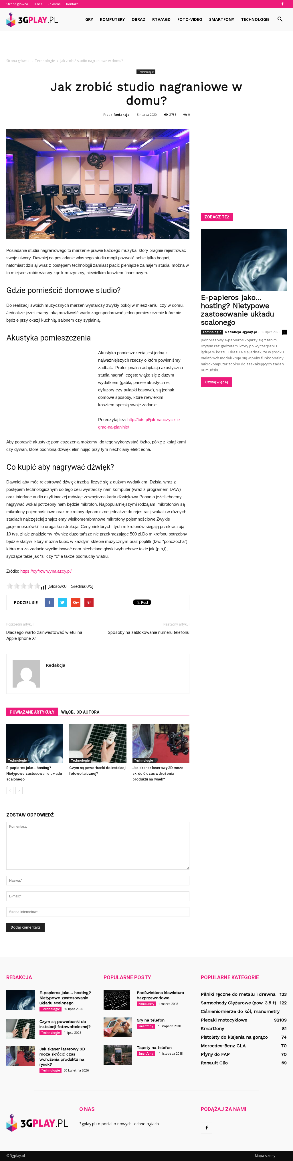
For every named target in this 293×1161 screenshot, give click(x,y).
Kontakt (72, 4)
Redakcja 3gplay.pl (241, 332)
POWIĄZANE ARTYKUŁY (32, 712)
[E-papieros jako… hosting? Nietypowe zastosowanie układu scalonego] (34, 743)
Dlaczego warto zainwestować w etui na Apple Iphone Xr (44, 635)
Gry (89, 19)
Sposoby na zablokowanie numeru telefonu (148, 632)
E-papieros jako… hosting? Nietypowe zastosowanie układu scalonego (34, 773)
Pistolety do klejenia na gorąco (234, 1037)
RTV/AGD (161, 19)
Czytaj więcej (216, 382)
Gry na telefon (151, 1020)
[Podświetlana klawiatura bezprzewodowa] (117, 1000)
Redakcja (122, 114)
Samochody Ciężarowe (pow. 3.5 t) (238, 1002)
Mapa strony (265, 1155)
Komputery (112, 19)
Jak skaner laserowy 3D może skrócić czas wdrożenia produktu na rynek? (157, 773)
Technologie (255, 19)
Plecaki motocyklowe (224, 1020)
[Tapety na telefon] (118, 1055)
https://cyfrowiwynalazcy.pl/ (46, 571)
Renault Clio (214, 1063)
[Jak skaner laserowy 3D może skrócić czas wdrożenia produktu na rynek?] (160, 743)
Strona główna (17, 4)
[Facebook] (282, 4)
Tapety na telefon (154, 1047)
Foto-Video (189, 19)
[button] (280, 19)
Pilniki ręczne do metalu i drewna (238, 994)
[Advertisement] (146, 46)
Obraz (138, 19)
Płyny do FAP (215, 1054)
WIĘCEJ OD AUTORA (80, 712)
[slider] (23, 585)
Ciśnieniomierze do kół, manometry (240, 1011)
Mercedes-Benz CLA (223, 1045)
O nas (37, 4)
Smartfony (221, 19)
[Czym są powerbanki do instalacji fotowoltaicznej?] (97, 743)
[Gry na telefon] (118, 1027)
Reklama (54, 4)
